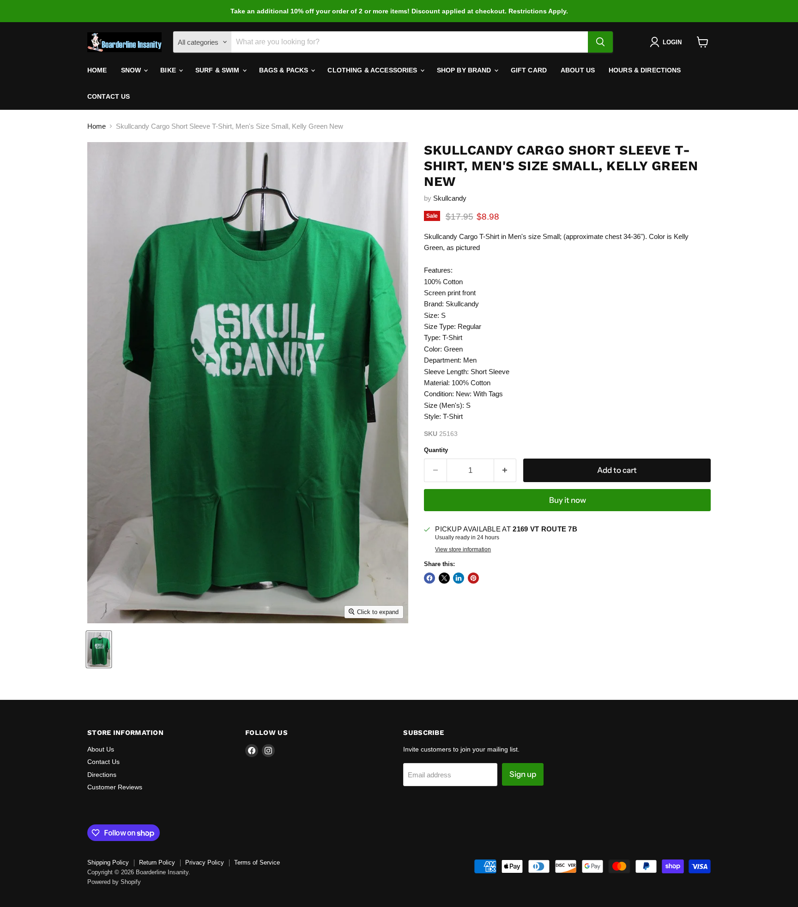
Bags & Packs (284, 70)
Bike (169, 70)
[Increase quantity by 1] (505, 470)
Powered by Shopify (114, 881)
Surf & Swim (218, 70)
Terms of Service (257, 862)
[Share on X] (444, 578)
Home (97, 70)
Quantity (436, 450)
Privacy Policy (204, 862)
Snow (132, 70)
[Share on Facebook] (429, 578)
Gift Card (529, 70)
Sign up (522, 774)
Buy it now (567, 500)
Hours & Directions (645, 70)
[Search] (600, 42)
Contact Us (108, 96)
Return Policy (157, 862)
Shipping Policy (108, 862)
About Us (578, 70)
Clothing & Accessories (373, 70)
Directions (101, 774)
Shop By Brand (465, 70)
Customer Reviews (114, 787)
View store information (463, 549)
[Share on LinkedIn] (458, 578)
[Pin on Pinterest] (473, 578)
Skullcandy (449, 198)
